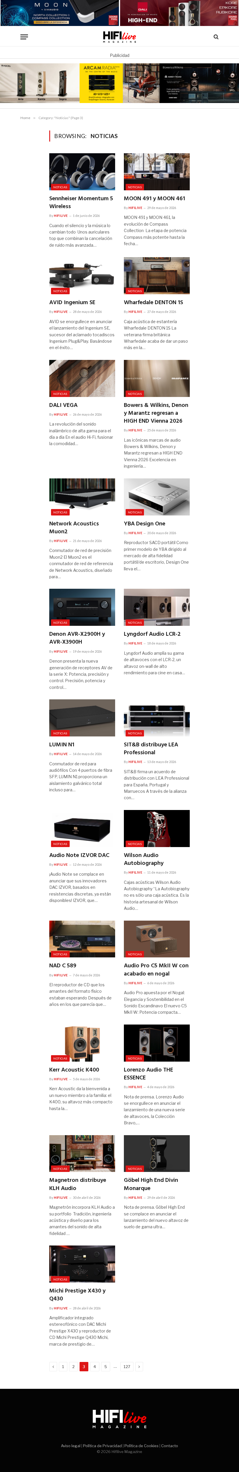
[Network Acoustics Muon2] (82, 496)
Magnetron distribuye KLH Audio (77, 1184)
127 (127, 1366)
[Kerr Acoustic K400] (82, 1043)
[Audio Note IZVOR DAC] (82, 828)
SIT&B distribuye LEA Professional (151, 749)
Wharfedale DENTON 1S (153, 303)
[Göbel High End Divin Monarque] (157, 1153)
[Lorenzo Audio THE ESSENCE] (157, 1043)
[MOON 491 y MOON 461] (157, 171)
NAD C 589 (62, 966)
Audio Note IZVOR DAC (79, 856)
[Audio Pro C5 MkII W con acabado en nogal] (157, 939)
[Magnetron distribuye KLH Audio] (82, 1153)
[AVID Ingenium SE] (82, 275)
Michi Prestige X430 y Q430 (77, 1295)
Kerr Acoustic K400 (74, 1070)
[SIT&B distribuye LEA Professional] (157, 717)
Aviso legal (70, 1445)
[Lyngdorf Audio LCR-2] (157, 607)
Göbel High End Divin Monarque (151, 1184)
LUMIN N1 (61, 745)
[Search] (215, 36)
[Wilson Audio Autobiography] (157, 828)
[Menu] (24, 36)
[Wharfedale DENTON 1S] (157, 275)
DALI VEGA (63, 406)
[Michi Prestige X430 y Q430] (82, 1264)
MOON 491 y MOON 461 (154, 199)
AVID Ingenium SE (72, 303)
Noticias (60, 187)
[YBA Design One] (157, 496)
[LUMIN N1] (82, 717)
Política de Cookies (141, 1445)
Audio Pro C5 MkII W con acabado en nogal (156, 970)
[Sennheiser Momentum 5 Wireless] (82, 171)
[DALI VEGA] (82, 378)
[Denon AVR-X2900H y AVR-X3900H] (82, 607)
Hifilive (61, 215)
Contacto (169, 1445)
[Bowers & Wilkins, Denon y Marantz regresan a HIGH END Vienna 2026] (157, 378)
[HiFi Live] (119, 36)
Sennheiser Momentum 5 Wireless (81, 203)
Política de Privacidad (102, 1445)
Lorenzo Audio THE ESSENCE (148, 1074)
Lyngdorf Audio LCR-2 (152, 634)
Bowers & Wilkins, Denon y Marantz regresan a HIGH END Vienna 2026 (156, 414)
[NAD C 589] (82, 939)
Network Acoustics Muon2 (74, 528)
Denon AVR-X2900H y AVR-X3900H (77, 638)
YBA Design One (144, 524)
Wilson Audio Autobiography (144, 859)
